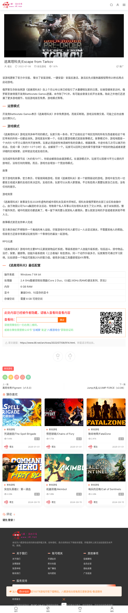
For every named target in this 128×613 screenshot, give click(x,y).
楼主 (10, 66)
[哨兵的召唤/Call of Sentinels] (106, 467)
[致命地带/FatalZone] (106, 412)
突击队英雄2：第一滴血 (17, 489)
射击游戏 (41, 66)
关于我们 (16, 559)
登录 (10, 520)
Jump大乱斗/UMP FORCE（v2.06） (106, 387)
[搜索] (111, 4)
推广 (122, 66)
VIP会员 (25, 591)
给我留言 (16, 599)
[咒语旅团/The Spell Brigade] (21, 412)
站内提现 (52, 573)
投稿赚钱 (88, 559)
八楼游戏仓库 (12, 5)
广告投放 (88, 573)
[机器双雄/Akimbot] (64, 467)
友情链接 (16, 563)
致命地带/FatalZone (99, 433)
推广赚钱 (52, 568)
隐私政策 (88, 568)
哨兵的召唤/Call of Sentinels (104, 489)
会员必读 (88, 563)
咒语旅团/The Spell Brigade (20, 433)
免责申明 (16, 568)
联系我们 (16, 573)
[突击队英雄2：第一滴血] (21, 467)
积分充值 (52, 563)
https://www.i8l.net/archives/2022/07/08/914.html (47, 342)
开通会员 (52, 559)
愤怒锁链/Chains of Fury (60, 433)
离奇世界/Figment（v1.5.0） (17, 387)
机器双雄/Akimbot (56, 489)
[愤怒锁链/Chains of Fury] (64, 412)
